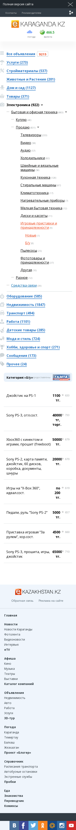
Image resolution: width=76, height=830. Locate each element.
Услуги (8, 713)
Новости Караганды (18, 629)
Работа (9, 708)
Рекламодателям (31, 12)
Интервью (11, 644)
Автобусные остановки (20, 772)
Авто (7, 703)
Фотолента (12, 634)
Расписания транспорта (21, 766)
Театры (9, 674)
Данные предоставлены (36, 377)
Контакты (11, 12)
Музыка (9, 669)
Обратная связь (22, 600)
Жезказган (11, 747)
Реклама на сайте (51, 600)
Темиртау (11, 737)
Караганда (11, 732)
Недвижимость (14, 698)
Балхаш (9, 742)
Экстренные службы (18, 777)
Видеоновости (14, 639)
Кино (7, 664)
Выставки (11, 679)
